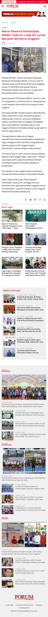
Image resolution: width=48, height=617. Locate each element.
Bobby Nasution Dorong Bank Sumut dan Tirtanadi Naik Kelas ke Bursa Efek (35, 273)
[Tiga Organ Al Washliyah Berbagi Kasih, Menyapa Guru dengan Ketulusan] (12, 263)
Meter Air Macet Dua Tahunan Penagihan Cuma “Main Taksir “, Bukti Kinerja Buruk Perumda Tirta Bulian (12, 226)
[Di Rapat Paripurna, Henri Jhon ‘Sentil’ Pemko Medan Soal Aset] (7, 572)
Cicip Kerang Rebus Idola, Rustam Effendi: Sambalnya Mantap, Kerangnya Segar (30, 561)
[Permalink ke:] (3, 43)
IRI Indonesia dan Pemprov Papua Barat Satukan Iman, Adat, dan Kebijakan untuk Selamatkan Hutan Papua (23, 405)
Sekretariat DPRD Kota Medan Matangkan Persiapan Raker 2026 (30, 309)
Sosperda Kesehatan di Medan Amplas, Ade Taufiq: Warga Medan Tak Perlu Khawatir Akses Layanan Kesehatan (30, 298)
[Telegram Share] (40, 199)
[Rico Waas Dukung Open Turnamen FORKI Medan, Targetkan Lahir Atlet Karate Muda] (7, 499)
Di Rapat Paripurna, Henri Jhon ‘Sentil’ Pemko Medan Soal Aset (30, 572)
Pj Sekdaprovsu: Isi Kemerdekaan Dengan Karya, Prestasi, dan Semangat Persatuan (30, 509)
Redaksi (39, 605)
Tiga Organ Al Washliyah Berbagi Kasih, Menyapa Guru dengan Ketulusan (11, 273)
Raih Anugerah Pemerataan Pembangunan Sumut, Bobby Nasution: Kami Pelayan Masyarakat (34, 226)
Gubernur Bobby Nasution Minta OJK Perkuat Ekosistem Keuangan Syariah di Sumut (30, 319)
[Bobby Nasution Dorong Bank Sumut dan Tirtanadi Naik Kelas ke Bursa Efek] (35, 263)
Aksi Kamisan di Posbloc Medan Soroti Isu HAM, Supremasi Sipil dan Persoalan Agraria (30, 424)
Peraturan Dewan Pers (24, 605)
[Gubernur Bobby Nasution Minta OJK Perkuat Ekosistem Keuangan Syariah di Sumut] (9, 320)
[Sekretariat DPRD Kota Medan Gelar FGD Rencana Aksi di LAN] (9, 330)
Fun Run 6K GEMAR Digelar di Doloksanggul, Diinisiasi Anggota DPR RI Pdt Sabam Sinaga (30, 487)
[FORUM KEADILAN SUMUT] (12, 6)
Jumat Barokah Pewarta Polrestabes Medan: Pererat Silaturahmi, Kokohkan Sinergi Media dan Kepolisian (28, 352)
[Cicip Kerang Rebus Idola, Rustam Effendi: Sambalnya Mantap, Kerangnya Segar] (7, 561)
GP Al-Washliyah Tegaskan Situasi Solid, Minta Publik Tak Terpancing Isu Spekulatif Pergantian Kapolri (30, 435)
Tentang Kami (24, 608)
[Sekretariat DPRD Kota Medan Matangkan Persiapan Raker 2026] (9, 309)
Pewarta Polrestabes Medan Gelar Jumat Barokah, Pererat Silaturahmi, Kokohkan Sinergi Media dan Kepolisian (34, 249)
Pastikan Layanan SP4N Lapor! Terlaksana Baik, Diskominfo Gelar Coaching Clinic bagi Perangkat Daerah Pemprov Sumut (30, 341)
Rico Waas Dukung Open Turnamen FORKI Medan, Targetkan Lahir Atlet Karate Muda (29, 498)
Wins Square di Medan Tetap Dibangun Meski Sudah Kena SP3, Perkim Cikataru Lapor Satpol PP (30, 583)
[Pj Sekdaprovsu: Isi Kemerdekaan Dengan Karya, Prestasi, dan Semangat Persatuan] (7, 509)
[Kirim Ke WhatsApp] (44, 199)
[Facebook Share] (26, 199)
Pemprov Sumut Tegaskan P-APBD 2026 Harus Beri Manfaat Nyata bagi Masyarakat (12, 249)
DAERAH (5, 28)
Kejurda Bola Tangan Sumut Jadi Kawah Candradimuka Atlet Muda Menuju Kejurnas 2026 (23, 479)
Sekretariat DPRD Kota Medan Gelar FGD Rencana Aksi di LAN (29, 330)
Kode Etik (9, 605)
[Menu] (3, 6)
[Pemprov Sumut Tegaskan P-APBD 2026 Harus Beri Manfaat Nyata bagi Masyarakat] (12, 239)
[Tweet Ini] (30, 199)
